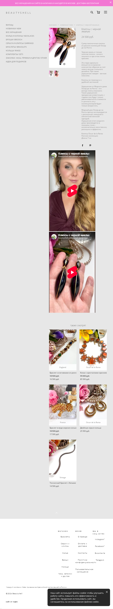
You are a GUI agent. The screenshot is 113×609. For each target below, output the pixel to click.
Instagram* (100, 539)
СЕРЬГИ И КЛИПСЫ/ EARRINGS (20, 43)
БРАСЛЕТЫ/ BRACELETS (16, 47)
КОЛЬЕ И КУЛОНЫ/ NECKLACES (20, 36)
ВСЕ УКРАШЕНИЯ (13, 32)
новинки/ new (66, 25)
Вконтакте (100, 553)
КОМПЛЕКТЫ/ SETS (14, 54)
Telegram (100, 560)
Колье (65, 553)
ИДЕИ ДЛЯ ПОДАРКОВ (16, 61)
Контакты (82, 553)
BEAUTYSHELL (19, 13)
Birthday (9, 25)
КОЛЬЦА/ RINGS (13, 50)
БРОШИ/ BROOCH (14, 39)
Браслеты (65, 537)
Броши (65, 560)
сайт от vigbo (12, 602)
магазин (53, 25)
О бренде (82, 537)
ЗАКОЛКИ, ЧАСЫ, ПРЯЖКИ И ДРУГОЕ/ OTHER (26, 58)
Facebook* (100, 546)
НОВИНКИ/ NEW (13, 28)
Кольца (65, 567)
